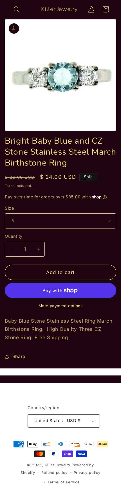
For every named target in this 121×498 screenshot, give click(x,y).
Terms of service (64, 482)
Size (9, 208)
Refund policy (54, 472)
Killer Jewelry (57, 465)
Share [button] (18, 356)
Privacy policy (87, 472)
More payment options (61, 306)
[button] (17, 9)
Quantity (14, 236)
